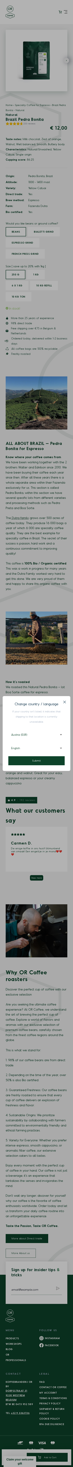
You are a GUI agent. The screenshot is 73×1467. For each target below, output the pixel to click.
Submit (36, 760)
